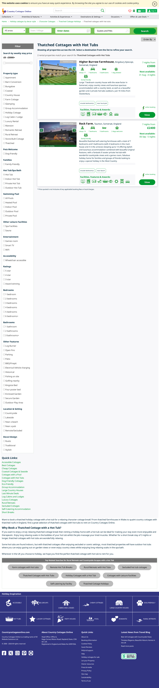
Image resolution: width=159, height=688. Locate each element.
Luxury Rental (12, 121)
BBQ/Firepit (11, 363)
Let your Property (88, 660)
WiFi (7, 249)
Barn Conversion (13, 81)
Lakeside (9, 417)
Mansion (9, 125)
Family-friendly (12, 164)
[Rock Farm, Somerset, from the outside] (58, 134)
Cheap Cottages (9, 468)
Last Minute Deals (10, 493)
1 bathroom (11, 326)
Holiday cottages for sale (90, 657)
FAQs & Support (87, 650)
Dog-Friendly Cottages (12, 480)
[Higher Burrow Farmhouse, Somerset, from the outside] (58, 72)
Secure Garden (12, 398)
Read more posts (127, 646)
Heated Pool (11, 202)
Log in (153, 11)
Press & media (86, 667)
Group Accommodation (16, 108)
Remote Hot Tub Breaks (61, 567)
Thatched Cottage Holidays (96, 583)
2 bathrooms (11, 330)
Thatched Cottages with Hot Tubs (38, 575)
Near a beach (11, 421)
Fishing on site (12, 376)
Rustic (8, 441)
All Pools (9, 198)
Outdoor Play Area (14, 402)
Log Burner (10, 345)
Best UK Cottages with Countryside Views (136, 637)
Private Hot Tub (12, 183)
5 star (8, 270)
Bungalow (10, 86)
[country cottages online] (17, 10)
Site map (84, 674)
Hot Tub (9, 174)
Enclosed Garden (13, 393)
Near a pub (10, 426)
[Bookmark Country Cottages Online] (134, 11)
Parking (9, 354)
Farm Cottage (12, 99)
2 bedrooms (11, 298)
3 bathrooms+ (12, 335)
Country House (12, 95)
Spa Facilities (11, 226)
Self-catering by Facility (61, 583)
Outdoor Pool (11, 211)
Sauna (8, 230)
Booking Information (89, 640)
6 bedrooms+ (11, 316)
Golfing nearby (12, 380)
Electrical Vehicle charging (17, 367)
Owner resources (87, 664)
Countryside (11, 413)
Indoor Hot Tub (12, 178)
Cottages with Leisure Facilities (121, 575)
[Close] (154, 3)
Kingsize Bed (11, 385)
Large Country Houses (12, 490)
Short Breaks (8, 512)
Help (83, 654)
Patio (7, 358)
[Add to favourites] (129, 11)
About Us (84, 637)
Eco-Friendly (8, 484)
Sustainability (86, 677)
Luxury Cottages (10, 499)
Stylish (8, 449)
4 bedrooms (11, 307)
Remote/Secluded (13, 430)
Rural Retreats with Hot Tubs (97, 567)
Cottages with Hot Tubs (13, 477)
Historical (9, 372)
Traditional (10, 445)
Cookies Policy (86, 644)
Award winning (12, 283)
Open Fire (10, 350)
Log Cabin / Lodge (14, 116)
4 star (8, 275)
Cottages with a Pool (11, 474)
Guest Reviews (86, 647)
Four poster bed (13, 389)
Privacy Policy (86, 670)
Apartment (10, 77)
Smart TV (9, 245)
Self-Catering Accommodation (16, 509)
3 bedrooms (11, 303)
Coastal (8, 90)
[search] (101, 10)
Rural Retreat (11, 134)
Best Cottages (8, 465)
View (147, 114)
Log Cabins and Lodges (13, 496)
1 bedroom (10, 294)
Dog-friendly (11, 153)
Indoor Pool (11, 206)
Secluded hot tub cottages (134, 567)
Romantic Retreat (13, 130)
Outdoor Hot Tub (13, 187)
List (143, 11)
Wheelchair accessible (15, 260)
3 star (8, 279)
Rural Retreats (8, 502)
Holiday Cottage (13, 112)
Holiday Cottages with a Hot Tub (81, 575)
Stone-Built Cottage (14, 138)
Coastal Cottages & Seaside (15, 471)
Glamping (10, 103)
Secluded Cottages (11, 505)
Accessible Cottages (11, 462)
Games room (11, 241)
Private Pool (11, 215)
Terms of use (86, 681)
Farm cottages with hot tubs (25, 567)
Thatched (9, 143)
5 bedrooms (11, 311)
